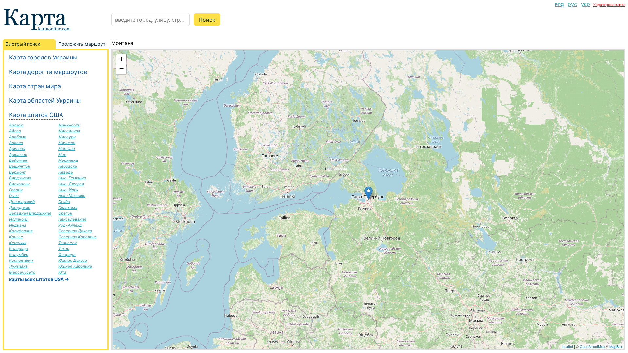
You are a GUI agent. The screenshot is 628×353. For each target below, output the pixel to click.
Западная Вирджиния (30, 213)
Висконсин (19, 183)
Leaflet (567, 346)
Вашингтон (19, 166)
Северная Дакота (75, 230)
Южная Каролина (75, 266)
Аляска (16, 142)
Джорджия (19, 207)
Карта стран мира (35, 86)
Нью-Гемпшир (72, 178)
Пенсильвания (72, 219)
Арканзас (18, 154)
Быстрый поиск (22, 44)
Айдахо (16, 125)
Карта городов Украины (43, 57)
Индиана (17, 225)
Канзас (16, 236)
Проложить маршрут (81, 44)
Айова (15, 130)
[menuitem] (559, 4)
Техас (63, 248)
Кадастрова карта (609, 4)
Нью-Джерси (71, 183)
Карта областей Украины (45, 100)
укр (585, 4)
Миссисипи (69, 130)
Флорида (67, 254)
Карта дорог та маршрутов (48, 71)
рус (572, 4)
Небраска (67, 166)
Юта (62, 272)
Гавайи (16, 189)
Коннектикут (21, 260)
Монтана (66, 148)
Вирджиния (20, 178)
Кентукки (17, 242)
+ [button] (121, 59)
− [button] (121, 69)
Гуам (14, 195)
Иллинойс (18, 219)
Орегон (65, 213)
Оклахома (67, 207)
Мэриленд (68, 160)
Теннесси (67, 242)
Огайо (64, 201)
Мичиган (66, 142)
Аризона (17, 148)
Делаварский (22, 201)
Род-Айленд (70, 225)
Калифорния (21, 230)
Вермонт (17, 172)
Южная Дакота (72, 260)
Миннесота (69, 125)
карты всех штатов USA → (39, 279)
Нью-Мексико (71, 195)
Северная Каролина (77, 236)
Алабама (17, 136)
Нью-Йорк (68, 189)
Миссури (67, 136)
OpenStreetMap (592, 346)
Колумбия (18, 254)
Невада (65, 172)
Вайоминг (18, 160)
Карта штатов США (36, 114)
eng (559, 4)
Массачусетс (22, 272)
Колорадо (18, 248)
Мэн (62, 154)
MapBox (615, 346)
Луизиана (18, 266)
